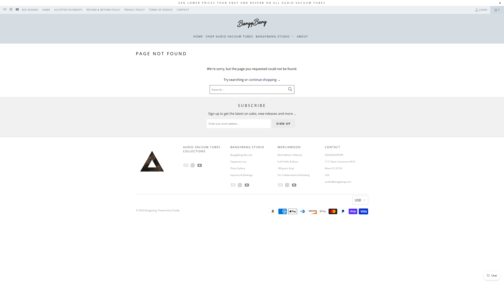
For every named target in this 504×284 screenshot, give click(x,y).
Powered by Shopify (169, 210)
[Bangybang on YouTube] (17, 9)
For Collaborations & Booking (293, 175)
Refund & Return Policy (103, 9)
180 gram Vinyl (286, 168)
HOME (46, 9)
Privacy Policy (134, 9)
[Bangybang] (252, 24)
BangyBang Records (241, 155)
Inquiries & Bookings (241, 175)
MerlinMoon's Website (290, 155)
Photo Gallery (237, 168)
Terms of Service (161, 9)
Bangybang (151, 210)
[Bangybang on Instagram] (10, 9)
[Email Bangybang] (4, 9)
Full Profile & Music (288, 161)
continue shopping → (265, 80)
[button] (275, 37)
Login (483, 9)
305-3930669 (30, 9)
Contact (183, 9)
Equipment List (238, 161)
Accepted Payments (68, 9)
